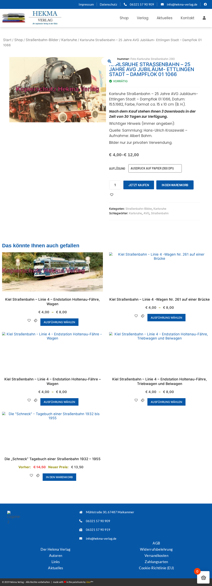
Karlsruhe (69, 40)
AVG (146, 213)
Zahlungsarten (156, 562)
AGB (156, 543)
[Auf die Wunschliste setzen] (111, 194)
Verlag (142, 17)
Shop (124, 17)
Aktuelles (164, 17)
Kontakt (187, 17)
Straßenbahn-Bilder (42, 40)
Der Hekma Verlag (55, 549)
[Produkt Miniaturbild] (109, 61)
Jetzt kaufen (139, 185)
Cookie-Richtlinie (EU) (156, 568)
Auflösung (117, 168)
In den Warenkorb (175, 185)
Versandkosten (156, 555)
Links (56, 562)
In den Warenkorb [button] (59, 477)
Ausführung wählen (59, 322)
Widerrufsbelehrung (156, 549)
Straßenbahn (160, 213)
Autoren (55, 555)
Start (7, 40)
